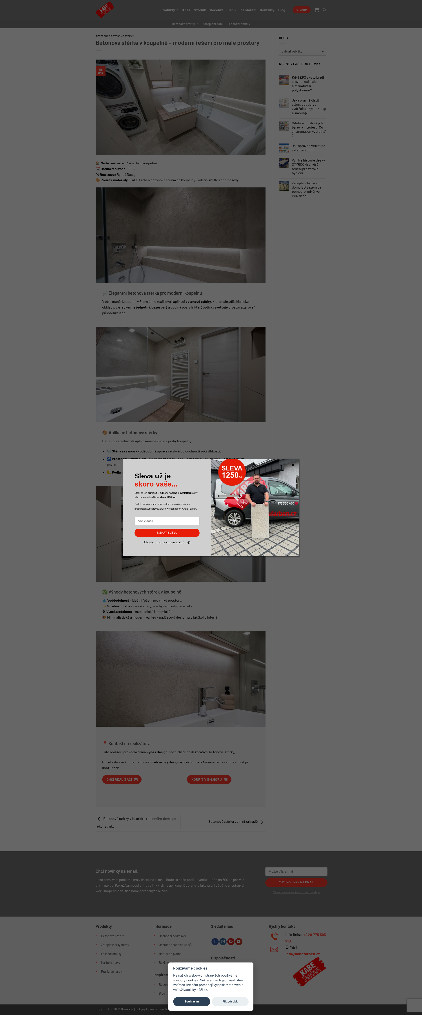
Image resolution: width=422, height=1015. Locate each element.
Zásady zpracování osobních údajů (167, 542)
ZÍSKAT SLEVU (167, 532)
